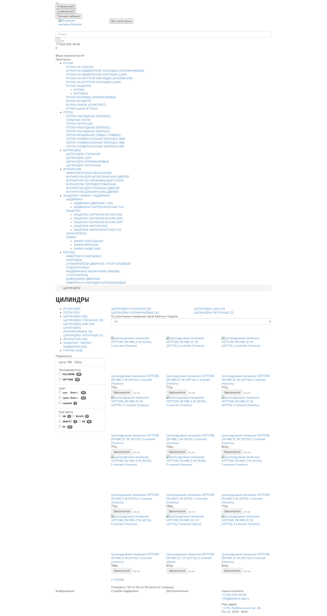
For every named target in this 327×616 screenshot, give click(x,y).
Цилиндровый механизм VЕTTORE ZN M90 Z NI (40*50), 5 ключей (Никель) (246, 498)
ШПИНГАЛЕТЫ (76, 233)
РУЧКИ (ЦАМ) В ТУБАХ (81, 108)
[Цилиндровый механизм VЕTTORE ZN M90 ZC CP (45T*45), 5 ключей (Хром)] (191, 533)
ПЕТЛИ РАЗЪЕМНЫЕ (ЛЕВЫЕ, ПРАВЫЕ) (93, 135)
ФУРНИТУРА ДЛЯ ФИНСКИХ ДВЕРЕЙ (92, 192)
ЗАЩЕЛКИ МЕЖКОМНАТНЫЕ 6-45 (97, 229)
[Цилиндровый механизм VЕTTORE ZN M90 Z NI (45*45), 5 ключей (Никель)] (136, 533)
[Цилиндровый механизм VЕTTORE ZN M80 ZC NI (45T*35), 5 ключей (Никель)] (136, 415)
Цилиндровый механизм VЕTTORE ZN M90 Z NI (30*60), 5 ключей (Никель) (135, 498)
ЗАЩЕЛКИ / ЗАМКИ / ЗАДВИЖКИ (86, 195)
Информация (65, 591)
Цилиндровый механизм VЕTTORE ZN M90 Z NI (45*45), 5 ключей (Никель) (135, 558)
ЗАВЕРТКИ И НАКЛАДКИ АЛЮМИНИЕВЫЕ (96, 282)
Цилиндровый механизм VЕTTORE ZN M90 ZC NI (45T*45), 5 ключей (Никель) (246, 558)
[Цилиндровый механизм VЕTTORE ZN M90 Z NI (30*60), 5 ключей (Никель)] (136, 474)
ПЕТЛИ (68, 112)
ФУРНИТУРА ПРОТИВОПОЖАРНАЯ (91, 184)
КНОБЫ (79, 89)
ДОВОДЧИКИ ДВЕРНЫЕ (83, 279)
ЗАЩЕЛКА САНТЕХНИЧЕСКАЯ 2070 (98, 222)
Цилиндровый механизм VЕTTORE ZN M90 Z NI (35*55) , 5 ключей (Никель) (190, 498)
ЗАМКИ (71, 237)
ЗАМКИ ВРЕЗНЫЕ (86, 245)
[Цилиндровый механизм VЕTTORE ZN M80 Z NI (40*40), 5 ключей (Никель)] (136, 355)
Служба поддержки (125, 591)
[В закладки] (134, 393)
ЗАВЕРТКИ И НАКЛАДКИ (83, 256)
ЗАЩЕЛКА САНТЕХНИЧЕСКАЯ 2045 (98, 214)
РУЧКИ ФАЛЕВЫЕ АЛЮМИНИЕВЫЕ (91, 97)
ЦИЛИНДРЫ (72, 150)
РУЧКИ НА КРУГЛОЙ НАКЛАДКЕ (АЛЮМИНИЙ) (99, 78)
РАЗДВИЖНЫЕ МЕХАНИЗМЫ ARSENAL (93, 271)
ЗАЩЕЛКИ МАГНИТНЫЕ (90, 226)
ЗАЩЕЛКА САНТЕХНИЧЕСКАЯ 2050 (98, 218)
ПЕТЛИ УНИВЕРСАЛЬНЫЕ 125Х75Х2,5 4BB (95, 146)
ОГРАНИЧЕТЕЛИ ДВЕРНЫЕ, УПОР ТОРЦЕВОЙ (98, 264)
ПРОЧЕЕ (69, 252)
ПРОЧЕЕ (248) (73, 350)
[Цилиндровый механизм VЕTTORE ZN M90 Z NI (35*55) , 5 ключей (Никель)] (191, 474)
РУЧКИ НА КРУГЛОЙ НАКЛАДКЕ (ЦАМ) (93, 82)
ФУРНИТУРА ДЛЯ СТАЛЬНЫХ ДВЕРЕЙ (93, 188)
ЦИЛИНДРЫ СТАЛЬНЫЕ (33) (83, 320)
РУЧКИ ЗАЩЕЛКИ (78, 86)
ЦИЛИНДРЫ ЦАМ (78, 158)
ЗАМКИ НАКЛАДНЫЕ (88, 241)
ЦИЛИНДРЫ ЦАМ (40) (78, 324)
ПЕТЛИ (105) (71, 312)
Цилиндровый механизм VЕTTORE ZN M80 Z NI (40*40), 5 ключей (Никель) (135, 379)
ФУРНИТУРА (72, 169)
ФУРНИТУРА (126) (75, 339)
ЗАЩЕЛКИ (73, 211)
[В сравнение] (138, 393)
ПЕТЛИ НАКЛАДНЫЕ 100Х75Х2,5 (88, 127)
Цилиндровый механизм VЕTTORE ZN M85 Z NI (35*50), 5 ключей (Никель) (190, 439)
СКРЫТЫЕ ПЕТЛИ (78, 120)
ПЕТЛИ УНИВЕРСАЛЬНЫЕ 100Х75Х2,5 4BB (95, 142)
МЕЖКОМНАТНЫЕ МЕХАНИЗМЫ (89, 173)
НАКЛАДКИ (74, 260)
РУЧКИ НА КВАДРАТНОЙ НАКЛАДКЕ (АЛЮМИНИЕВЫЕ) (105, 70)
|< (112, 579)
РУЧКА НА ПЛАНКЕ (79, 67)
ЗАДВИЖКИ (74, 199)
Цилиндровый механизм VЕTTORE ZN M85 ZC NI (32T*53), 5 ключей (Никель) (246, 439)
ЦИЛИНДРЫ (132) (75, 316)
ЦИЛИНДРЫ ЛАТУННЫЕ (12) (83, 335)
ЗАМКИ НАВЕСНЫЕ (87, 248)
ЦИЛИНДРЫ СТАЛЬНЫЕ (83, 154)
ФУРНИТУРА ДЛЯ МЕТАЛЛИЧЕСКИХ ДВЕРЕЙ (97, 176)
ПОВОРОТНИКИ (77, 267)
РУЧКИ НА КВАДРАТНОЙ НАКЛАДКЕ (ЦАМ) (96, 74)
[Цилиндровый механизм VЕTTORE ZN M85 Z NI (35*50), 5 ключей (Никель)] (191, 415)
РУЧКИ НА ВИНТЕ (78, 101)
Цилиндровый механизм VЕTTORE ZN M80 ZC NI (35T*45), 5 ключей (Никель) (190, 379)
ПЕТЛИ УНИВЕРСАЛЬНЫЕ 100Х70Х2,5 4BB (95, 139)
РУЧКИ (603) (72, 309)
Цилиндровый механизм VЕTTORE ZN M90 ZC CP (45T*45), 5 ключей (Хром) (190, 558)
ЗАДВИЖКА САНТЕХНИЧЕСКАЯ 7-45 (99, 207)
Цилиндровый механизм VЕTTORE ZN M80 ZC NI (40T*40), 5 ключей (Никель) (246, 379)
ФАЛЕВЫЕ (81, 93)
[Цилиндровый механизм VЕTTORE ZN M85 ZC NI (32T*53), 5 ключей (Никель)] (246, 415)
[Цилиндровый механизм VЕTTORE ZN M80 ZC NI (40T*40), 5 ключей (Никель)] (246, 355)
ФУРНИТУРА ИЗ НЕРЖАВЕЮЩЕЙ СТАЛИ (95, 180)
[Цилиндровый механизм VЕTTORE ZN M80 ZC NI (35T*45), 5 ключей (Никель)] (191, 355)
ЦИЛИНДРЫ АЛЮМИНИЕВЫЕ (87, 161)
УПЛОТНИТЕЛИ (77, 275)
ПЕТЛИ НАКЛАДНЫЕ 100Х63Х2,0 (88, 116)
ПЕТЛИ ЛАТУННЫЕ (79, 123)
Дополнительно (177, 591)
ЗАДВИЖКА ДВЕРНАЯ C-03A (93, 203)
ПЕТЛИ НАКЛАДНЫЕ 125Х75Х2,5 (88, 131)
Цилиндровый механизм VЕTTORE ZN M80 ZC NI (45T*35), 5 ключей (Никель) (135, 439)
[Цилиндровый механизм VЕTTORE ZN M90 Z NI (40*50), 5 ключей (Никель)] (246, 474)
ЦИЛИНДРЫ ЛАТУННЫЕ (83, 165)
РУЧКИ (68, 63)
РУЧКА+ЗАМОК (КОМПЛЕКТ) (86, 105)
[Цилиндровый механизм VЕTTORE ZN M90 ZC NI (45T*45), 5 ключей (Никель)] (246, 533)
